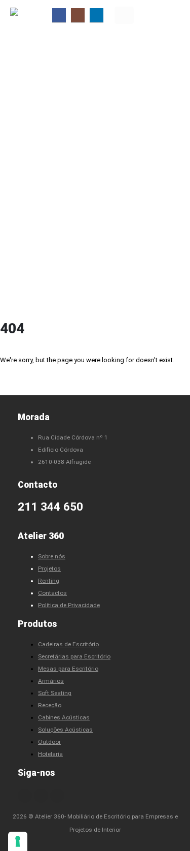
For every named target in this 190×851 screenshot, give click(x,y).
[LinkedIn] (96, 15)
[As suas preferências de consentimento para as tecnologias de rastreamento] (17, 841)
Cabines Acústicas (64, 717)
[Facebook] (59, 15)
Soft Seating (54, 693)
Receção (49, 705)
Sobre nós (51, 556)
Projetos (49, 568)
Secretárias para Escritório (74, 656)
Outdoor (49, 741)
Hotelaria (50, 754)
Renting (48, 580)
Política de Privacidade (69, 605)
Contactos (52, 592)
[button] (124, 15)
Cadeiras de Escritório (68, 644)
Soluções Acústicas (65, 729)
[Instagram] (78, 15)
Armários (51, 680)
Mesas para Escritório (68, 668)
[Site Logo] (30, 15)
